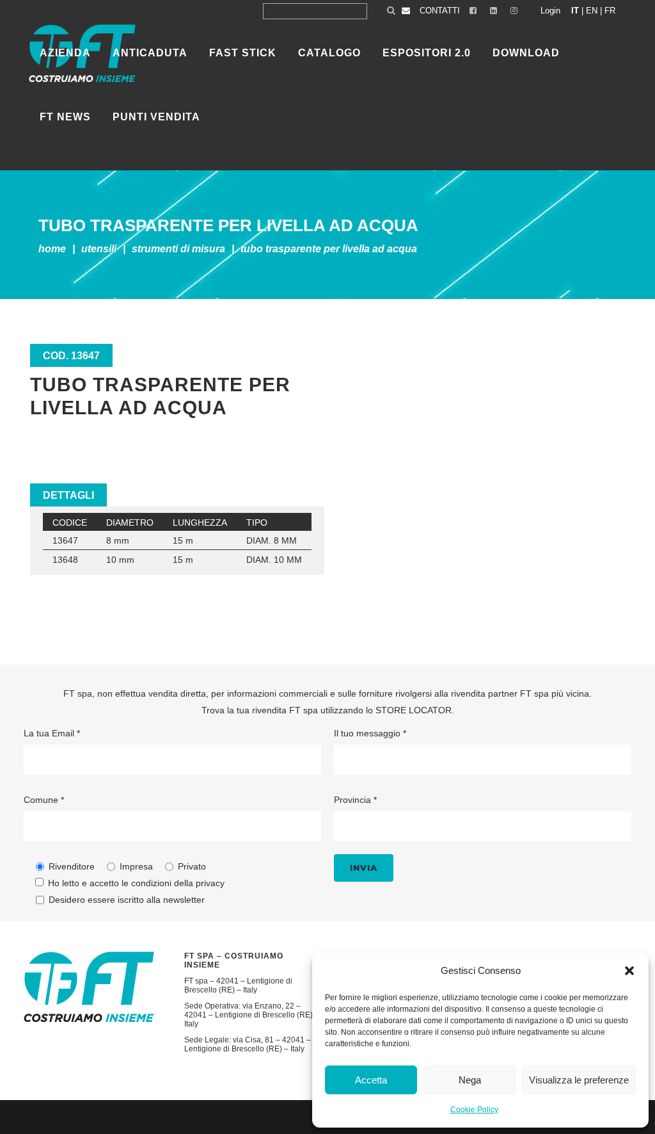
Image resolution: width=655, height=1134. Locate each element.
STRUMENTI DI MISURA (178, 248)
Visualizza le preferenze (579, 1079)
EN (591, 10)
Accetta (371, 1079)
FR (609, 10)
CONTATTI (440, 10)
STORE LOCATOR (413, 710)
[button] (629, 970)
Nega (470, 1079)
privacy (210, 883)
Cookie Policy (474, 1109)
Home (52, 248)
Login (550, 10)
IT (575, 10)
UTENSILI (98, 248)
